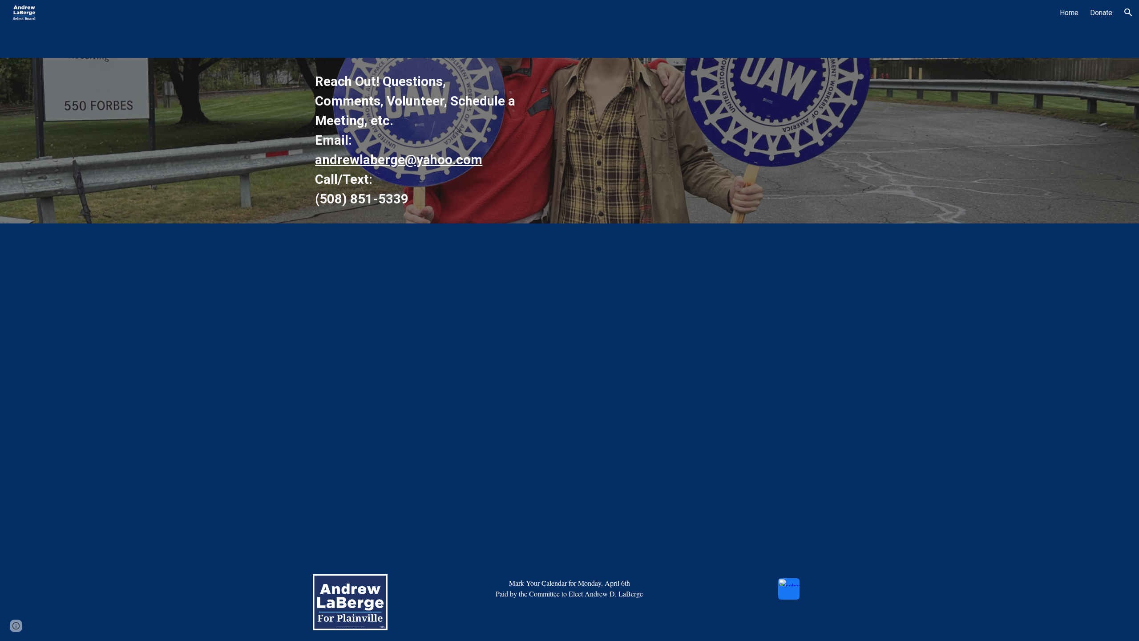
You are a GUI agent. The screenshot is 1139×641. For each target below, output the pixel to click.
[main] (415, 141)
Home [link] (1069, 12)
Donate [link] (1101, 12)
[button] (1128, 12)
